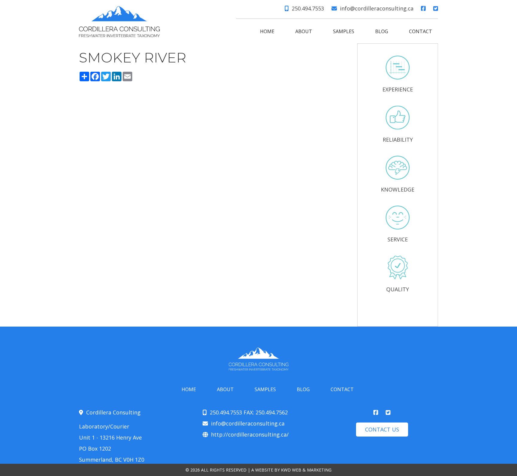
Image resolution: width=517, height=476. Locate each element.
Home (267, 31)
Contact (420, 31)
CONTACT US (382, 429)
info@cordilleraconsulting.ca (376, 8)
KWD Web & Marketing (306, 470)
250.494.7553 (308, 8)
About (303, 31)
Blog (381, 31)
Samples (343, 31)
